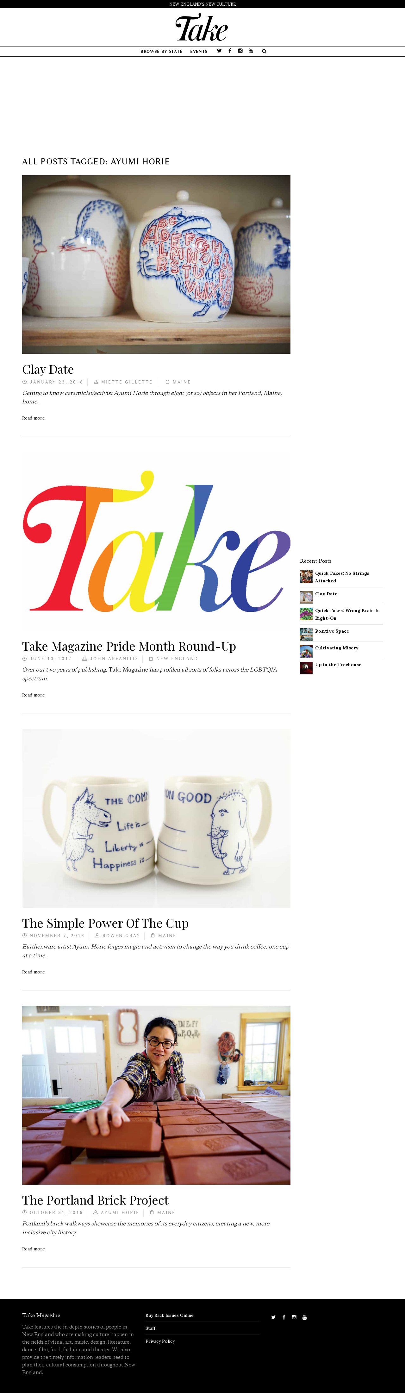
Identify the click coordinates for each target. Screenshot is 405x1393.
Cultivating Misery (336, 648)
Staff (150, 1328)
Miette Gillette (128, 382)
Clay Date (48, 368)
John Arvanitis (114, 659)
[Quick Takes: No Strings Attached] (306, 576)
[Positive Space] (306, 634)
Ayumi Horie (120, 1213)
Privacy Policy (160, 1341)
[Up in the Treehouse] (306, 667)
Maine (182, 382)
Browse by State (161, 52)
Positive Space (332, 631)
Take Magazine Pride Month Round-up (129, 645)
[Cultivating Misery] (306, 651)
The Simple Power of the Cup (105, 922)
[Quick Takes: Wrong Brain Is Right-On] (306, 613)
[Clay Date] (306, 596)
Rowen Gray (121, 936)
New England (177, 659)
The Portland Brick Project (95, 1199)
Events (199, 52)
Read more (33, 418)
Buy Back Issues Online (170, 1315)
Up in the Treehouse (338, 664)
